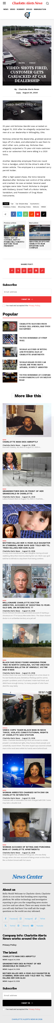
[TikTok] (36, 919)
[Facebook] (13, 214)
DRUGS (5, 728)
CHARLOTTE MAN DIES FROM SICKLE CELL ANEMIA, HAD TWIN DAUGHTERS (34, 326)
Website (26, 926)
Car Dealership (22, 204)
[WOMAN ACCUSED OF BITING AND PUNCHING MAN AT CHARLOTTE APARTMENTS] (10, 352)
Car (12, 204)
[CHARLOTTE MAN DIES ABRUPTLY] (27, 420)
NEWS (22, 63)
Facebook (14, 919)
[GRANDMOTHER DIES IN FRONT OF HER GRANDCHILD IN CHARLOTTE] (27, 469)
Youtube (39, 926)
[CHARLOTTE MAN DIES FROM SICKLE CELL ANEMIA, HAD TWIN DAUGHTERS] (10, 326)
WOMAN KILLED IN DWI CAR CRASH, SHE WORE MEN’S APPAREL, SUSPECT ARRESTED (33, 364)
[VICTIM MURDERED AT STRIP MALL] (10, 339)
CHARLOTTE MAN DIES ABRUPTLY (20, 442)
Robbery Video (10, 207)
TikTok (42, 919)
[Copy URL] (43, 214)
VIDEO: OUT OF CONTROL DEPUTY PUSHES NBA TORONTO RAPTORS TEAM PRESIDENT (14, 242)
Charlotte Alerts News (29, 89)
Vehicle (36, 207)
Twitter (12, 926)
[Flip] (37, 214)
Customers (34, 204)
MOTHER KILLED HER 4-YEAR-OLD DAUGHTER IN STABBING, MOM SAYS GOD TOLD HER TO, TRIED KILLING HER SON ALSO (26, 545)
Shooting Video (24, 207)
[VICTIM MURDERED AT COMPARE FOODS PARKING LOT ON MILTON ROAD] (10, 377)
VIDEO (32, 63)
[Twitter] (19, 214)
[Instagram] (20, 919)
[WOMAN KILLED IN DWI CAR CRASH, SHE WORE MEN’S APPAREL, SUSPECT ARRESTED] (10, 365)
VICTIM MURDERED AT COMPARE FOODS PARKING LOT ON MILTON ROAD (35, 377)
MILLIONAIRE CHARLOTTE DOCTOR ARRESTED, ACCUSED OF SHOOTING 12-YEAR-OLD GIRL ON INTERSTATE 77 (26, 605)
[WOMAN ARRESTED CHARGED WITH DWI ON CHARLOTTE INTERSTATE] (27, 771)
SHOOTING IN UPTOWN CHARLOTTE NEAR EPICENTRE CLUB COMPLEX (39, 245)
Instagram (29, 919)
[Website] (18, 926)
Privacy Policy (34, 306)
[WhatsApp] (25, 214)
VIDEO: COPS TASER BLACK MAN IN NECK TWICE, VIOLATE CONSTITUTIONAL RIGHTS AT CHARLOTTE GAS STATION (25, 732)
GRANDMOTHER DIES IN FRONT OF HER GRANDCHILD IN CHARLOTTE (23, 492)
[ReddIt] (31, 214)
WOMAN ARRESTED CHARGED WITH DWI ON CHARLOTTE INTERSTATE (25, 793)
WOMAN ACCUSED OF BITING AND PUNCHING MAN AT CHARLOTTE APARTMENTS (33, 352)
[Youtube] (32, 926)
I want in (25, 299)
